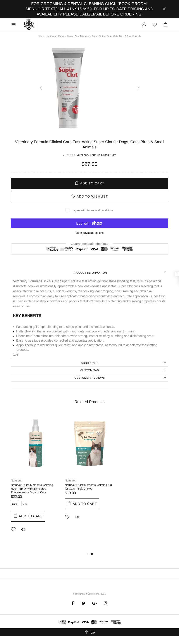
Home (41, 36)
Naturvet (16, 480)
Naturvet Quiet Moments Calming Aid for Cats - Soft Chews (88, 486)
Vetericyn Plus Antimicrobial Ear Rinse (143, 484)
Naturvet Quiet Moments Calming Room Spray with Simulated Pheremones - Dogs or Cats (32, 488)
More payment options (90, 232)
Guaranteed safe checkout (89, 243)
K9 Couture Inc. (29, 24)
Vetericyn (125, 480)
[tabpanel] (36, 478)
